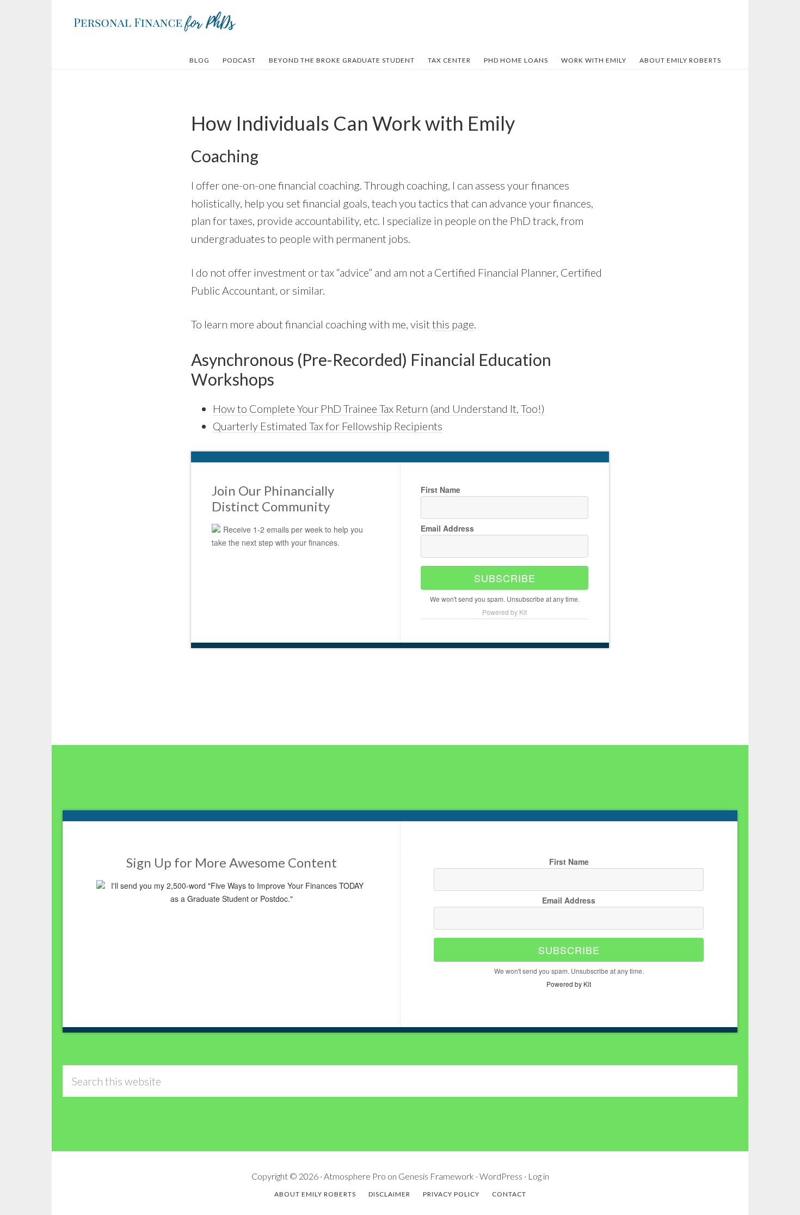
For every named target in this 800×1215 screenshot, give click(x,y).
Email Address (447, 528)
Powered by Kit (504, 611)
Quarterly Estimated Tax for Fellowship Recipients (327, 425)
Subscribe (505, 578)
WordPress (500, 1176)
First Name (440, 489)
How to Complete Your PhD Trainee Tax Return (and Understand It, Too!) (379, 408)
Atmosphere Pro (355, 1176)
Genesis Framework (436, 1176)
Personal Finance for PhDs (155, 21)
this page (453, 324)
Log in (538, 1176)
